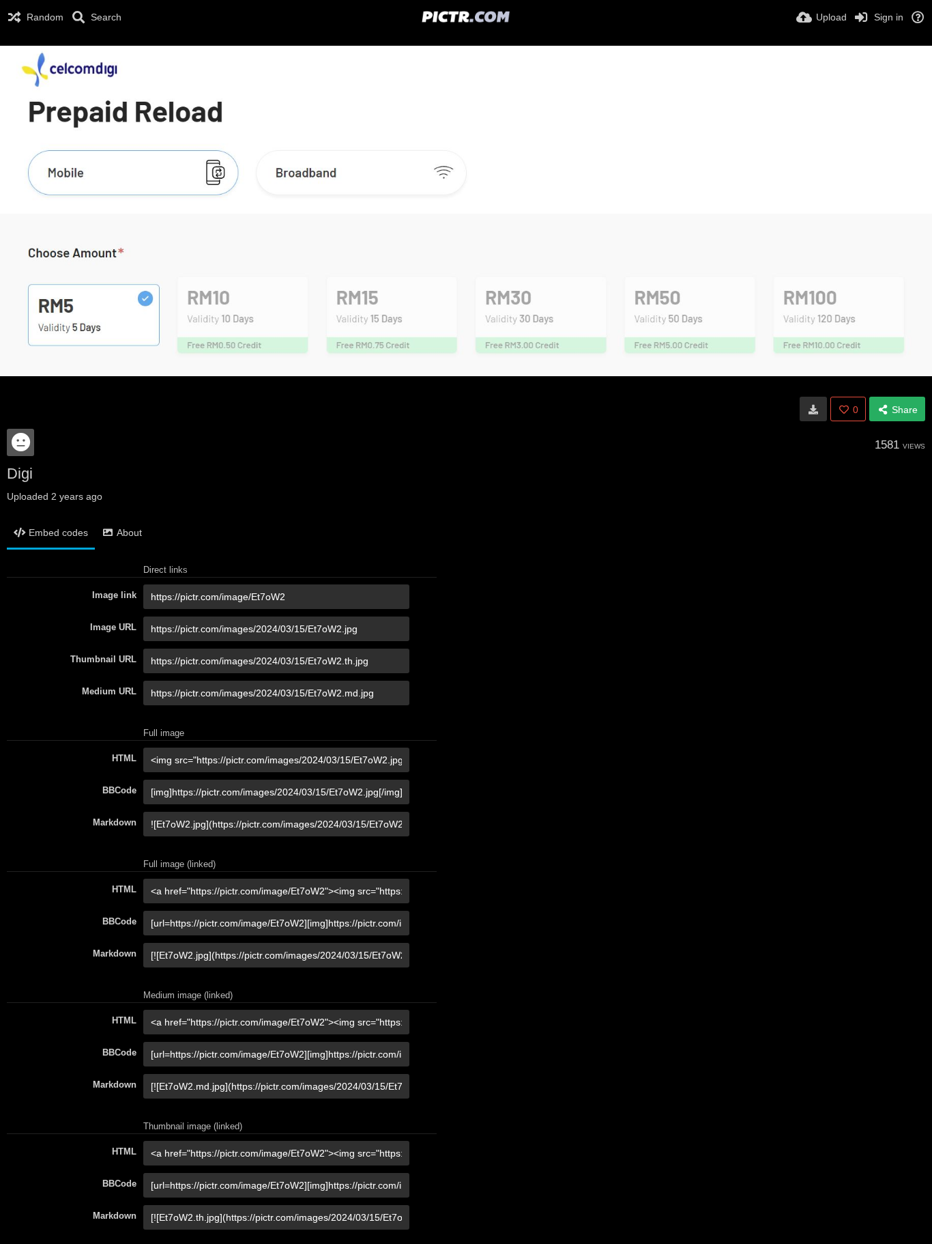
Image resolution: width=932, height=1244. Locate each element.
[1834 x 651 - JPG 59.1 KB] (813, 409)
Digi (20, 473)
